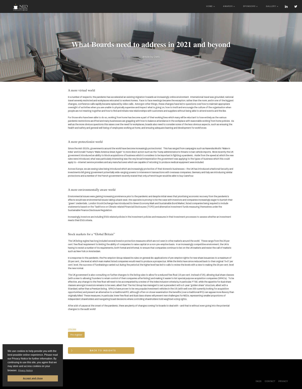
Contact (270, 381)
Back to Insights (103, 350)
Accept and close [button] (33, 378)
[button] (211, 6)
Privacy (283, 381)
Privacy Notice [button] (25, 370)
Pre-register (76, 334)
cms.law (72, 329)
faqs (259, 381)
